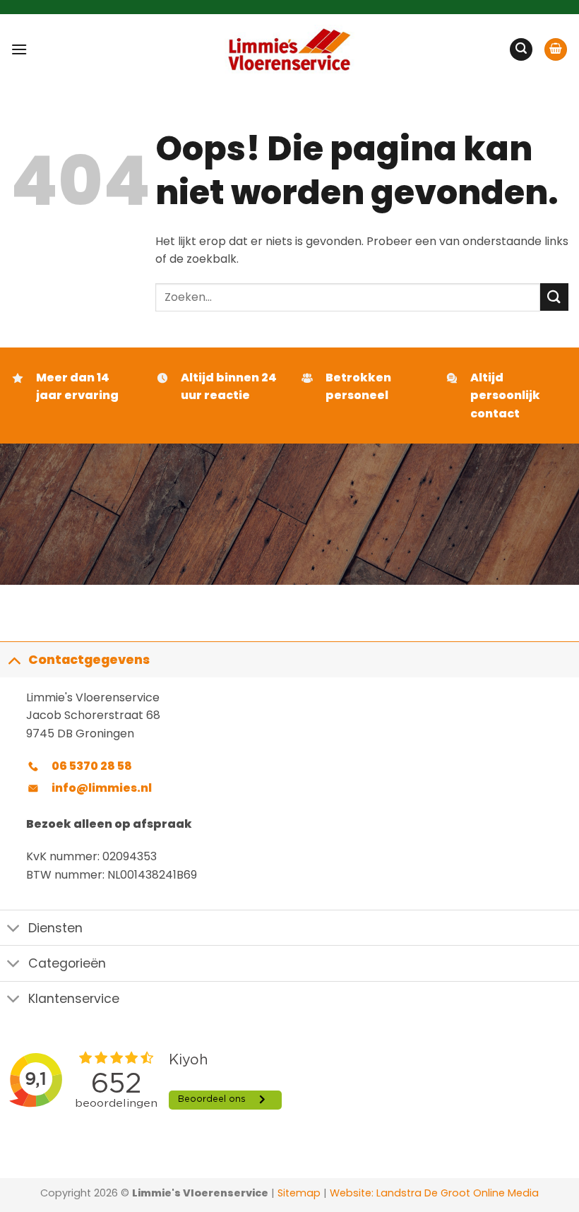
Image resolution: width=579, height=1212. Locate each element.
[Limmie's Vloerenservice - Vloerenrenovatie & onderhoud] (290, 49)
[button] (19, 49)
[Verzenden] (554, 297)
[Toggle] (14, 659)
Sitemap (299, 1193)
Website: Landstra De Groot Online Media (433, 1193)
